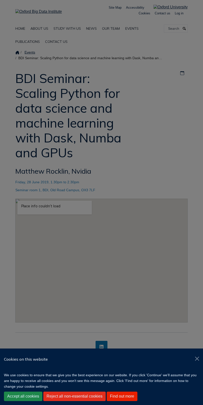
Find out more (122, 396)
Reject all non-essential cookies (74, 396)
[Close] (197, 359)
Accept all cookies (23, 396)
